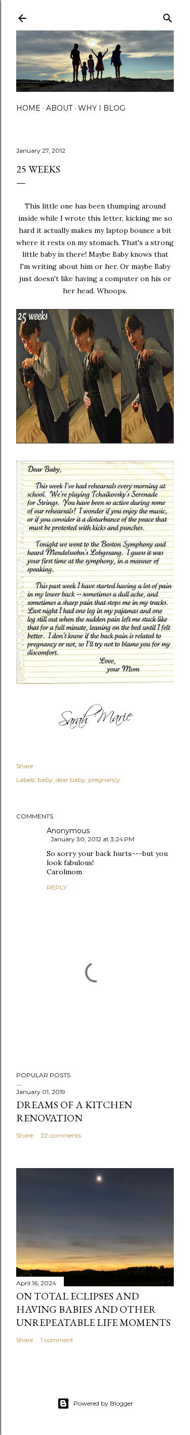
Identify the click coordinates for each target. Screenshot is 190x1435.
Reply (56, 887)
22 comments (61, 1135)
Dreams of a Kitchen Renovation (74, 1111)
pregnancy (104, 779)
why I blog (101, 108)
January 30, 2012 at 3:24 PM (92, 839)
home (28, 108)
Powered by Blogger (103, 1403)
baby (45, 779)
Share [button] (24, 766)
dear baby (70, 779)
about (59, 108)
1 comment (57, 1340)
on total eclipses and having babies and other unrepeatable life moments (93, 1309)
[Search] (168, 16)
